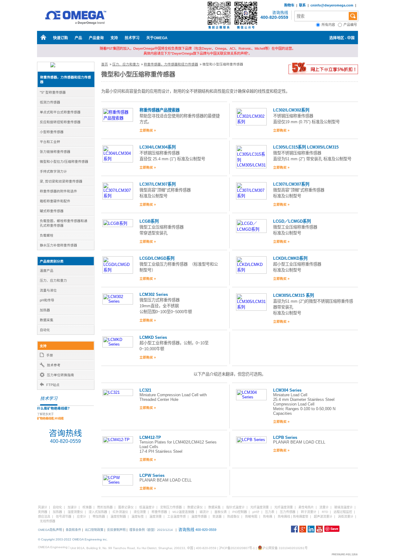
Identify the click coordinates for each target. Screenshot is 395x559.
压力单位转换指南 (60, 375)
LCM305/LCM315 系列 (293, 295)
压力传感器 (287, 512)
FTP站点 (53, 385)
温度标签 (137, 516)
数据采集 (214, 507)
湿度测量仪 (75, 512)
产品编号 (350, 25)
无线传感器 (47, 521)
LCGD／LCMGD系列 (292, 221)
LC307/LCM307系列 (157, 184)
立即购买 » (147, 130)
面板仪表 (220, 512)
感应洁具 (44, 516)
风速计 (42, 507)
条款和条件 (73, 530)
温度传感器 (199, 516)
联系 (302, 5)
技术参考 (53, 365)
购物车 (289, 5)
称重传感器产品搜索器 (159, 110)
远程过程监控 (343, 512)
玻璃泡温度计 (343, 507)
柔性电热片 (306, 507)
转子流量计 (308, 512)
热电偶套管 (300, 516)
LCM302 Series (153, 294)
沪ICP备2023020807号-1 (237, 548)
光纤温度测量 (259, 507)
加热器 (57, 512)
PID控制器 (239, 512)
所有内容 (330, 25)
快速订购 (60, 38)
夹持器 (42, 512)
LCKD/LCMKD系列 (290, 258)
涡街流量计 (345, 516)
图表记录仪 (126, 507)
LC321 (145, 390)
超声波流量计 (323, 516)
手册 (49, 355)
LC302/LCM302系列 (291, 110)
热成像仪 (233, 516)
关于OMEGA (157, 38)
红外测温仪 (120, 512)
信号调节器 (63, 516)
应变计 (81, 516)
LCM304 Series (287, 390)
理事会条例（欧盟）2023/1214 (151, 530)
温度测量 (155, 516)
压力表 (269, 512)
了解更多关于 (50, 416)
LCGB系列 (149, 221)
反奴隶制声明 (116, 530)
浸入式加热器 (98, 512)
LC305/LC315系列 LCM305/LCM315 (306, 147)
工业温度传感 (176, 516)
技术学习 (132, 38)
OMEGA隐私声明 (50, 530)
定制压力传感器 (171, 507)
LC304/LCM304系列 (157, 147)
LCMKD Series (153, 337)
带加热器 (99, 516)
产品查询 (96, 38)
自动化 (57, 507)
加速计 (72, 507)
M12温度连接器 (183, 512)
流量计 (324, 507)
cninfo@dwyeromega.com (331, 5)
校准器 (87, 507)
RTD (325, 512)
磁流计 (204, 512)
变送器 (217, 516)
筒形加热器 (105, 507)
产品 (78, 38)
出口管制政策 (94, 530)
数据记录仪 (195, 507)
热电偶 (267, 516)
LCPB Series (285, 437)
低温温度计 (147, 507)
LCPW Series (151, 475)
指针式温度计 (235, 507)
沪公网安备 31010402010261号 (285, 548)
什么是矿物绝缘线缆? (53, 408)
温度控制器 (118, 516)
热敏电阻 (251, 516)
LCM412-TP (150, 437)
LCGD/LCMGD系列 (156, 258)
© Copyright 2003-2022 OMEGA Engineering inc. (73, 539)
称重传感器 (159, 512)
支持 (114, 38)
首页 (104, 64)
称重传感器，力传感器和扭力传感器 (171, 64)
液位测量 (140, 512)
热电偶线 (284, 516)
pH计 (256, 512)
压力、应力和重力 (125, 64)
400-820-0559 (274, 17)
